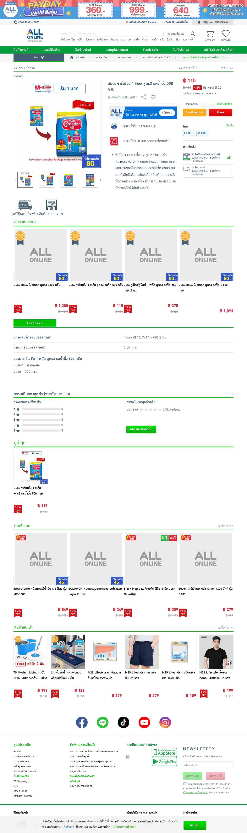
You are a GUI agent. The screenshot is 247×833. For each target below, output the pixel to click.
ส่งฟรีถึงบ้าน (51, 49)
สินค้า (36, 57)
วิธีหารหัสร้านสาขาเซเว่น (25, 771)
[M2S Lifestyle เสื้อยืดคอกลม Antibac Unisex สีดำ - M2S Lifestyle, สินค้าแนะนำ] (216, 652)
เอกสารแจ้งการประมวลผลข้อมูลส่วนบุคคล (90, 761)
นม (129, 40)
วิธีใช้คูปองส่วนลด (22, 766)
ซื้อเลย (220, 112)
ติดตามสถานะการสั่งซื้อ (176, 22)
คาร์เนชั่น (19, 76)
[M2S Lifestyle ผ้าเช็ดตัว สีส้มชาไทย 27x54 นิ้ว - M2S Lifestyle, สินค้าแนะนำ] (105, 652)
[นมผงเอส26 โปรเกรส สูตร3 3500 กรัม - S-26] (41, 255)
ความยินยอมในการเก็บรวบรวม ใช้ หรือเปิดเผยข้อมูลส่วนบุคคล (93, 768)
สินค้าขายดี (21, 49)
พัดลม (145, 40)
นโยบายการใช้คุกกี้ (79, 756)
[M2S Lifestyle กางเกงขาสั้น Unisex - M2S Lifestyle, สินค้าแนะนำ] (142, 652)
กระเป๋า (154, 40)
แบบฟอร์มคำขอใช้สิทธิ (81, 786)
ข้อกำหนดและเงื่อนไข (82, 745)
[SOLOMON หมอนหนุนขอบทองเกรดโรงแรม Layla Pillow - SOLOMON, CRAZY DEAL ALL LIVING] (96, 559)
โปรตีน (170, 40)
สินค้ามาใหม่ (83, 49)
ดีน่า (178, 40)
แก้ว (162, 40)
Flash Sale (150, 49)
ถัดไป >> (227, 68)
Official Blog (20, 791)
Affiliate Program (23, 796)
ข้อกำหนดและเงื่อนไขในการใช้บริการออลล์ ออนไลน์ (94, 751)
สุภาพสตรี (215, 775)
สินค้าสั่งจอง (181, 49)
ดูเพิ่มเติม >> (225, 526)
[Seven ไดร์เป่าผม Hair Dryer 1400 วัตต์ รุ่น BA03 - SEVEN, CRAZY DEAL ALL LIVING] (205, 559)
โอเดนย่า (90, 40)
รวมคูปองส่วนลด (117, 49)
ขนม (123, 40)
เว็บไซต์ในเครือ (21, 776)
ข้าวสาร (114, 40)
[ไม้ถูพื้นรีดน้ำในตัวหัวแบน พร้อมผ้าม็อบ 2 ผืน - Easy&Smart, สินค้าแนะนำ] (68, 652)
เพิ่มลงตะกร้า (196, 112)
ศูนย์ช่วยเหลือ (22, 745)
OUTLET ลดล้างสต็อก (218, 49)
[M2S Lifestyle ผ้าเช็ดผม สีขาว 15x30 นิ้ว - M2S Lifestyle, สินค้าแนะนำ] (179, 652)
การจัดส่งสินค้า (21, 761)
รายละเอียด (35, 322)
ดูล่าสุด (19, 443)
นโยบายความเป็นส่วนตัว (195, 792)
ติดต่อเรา (75, 781)
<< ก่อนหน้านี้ (187, 68)
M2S (16, 786)
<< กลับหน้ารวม (24, 68)
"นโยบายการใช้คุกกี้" (124, 827)
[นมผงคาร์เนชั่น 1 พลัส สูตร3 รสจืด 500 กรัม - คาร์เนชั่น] (96, 255)
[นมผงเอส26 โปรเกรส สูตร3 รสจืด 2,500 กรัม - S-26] (205, 255)
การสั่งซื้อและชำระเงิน (24, 756)
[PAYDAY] (123, 9)
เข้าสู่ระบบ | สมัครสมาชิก (215, 22)
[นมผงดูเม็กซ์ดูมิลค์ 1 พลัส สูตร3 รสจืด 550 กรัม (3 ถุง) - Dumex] (151, 255)
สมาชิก (17, 751)
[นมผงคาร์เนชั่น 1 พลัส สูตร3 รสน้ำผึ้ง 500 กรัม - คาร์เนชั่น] (31, 467)
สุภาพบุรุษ (192, 775)
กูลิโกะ (80, 40)
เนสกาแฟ (188, 40)
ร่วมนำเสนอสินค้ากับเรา (82, 776)
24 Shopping (20, 781)
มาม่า (136, 40)
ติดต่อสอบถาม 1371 (28, 22)
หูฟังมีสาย (102, 40)
